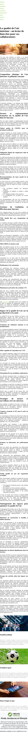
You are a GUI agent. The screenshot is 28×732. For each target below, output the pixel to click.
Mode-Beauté (3, 12)
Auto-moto (2, 10)
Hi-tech (2, 4)
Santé (1, 15)
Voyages (2, 17)
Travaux (2, 8)
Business (2, 2)
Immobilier (2, 6)
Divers (1, 19)
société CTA (6, 301)
